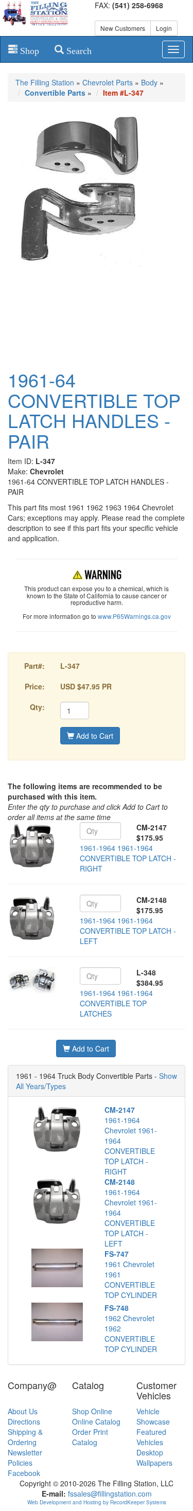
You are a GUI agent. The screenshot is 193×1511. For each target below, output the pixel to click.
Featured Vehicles (151, 1437)
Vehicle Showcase (153, 1416)
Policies (20, 1462)
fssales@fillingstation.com (110, 1493)
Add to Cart (93, 736)
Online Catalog (96, 1421)
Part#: (34, 666)
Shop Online (92, 1411)
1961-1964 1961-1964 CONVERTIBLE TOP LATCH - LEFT (128, 930)
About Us (23, 1411)
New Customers (122, 28)
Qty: (37, 707)
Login (164, 28)
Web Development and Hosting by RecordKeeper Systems (96, 1502)
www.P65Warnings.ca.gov (134, 616)
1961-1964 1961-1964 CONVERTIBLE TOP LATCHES (116, 1003)
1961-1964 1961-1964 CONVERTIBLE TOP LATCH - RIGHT (128, 858)
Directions (24, 1421)
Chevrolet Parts (107, 82)
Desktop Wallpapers (154, 1457)
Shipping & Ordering (25, 1437)
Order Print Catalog (90, 1437)
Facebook (24, 1473)
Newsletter (25, 1452)
